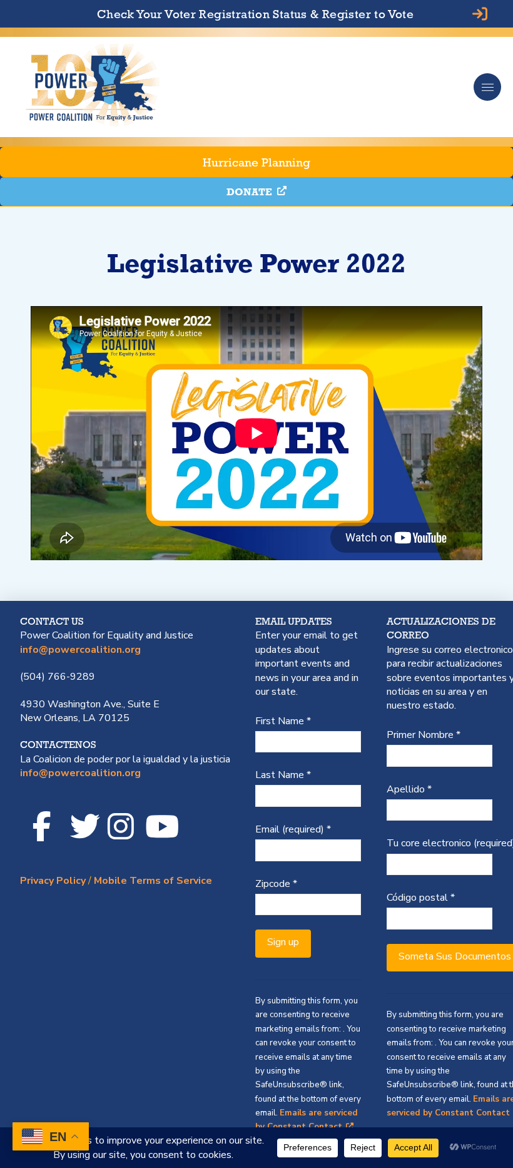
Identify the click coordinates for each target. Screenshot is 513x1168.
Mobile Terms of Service (153, 881)
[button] (487, 87)
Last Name (283, 775)
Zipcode (276, 884)
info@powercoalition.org (80, 650)
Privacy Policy (53, 881)
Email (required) (293, 829)
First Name (283, 721)
